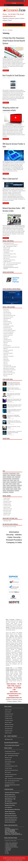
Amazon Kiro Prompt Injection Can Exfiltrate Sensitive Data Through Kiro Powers (14, 400)
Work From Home (7, 374)
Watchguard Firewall (7, 508)
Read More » (5, 70)
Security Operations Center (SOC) (10, 347)
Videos (4, 363)
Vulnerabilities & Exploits (8, 366)
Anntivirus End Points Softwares (12, 792)
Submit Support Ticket (14, 701)
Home (5, 30)
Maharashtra (19, 485)
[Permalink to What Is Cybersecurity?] (14, 187)
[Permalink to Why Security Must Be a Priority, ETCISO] (5, 429)
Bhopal (9, 475)
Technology (5, 360)
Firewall (5, 324)
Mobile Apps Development (11, 815)
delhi (8, 480)
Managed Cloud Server (10, 805)
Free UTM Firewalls (7, 332)
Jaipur (4, 338)
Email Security (6, 321)
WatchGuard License (7, 368)
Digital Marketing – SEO (10, 798)
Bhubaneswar (13, 475)
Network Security (9, 487)
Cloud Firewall (6, 249)
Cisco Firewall (6, 499)
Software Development (10, 811)
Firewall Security (6, 326)
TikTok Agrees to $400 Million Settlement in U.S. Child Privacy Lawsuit (13, 416)
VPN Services (6, 365)
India (4, 483)
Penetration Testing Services (9, 259)
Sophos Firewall (6, 507)
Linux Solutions (8, 807)
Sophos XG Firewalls (7, 356)
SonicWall (5, 351)
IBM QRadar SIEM (7, 520)
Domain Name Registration (11, 819)
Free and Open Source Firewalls (9, 526)
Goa (18, 480)
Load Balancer (6, 252)
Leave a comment (12, 112)
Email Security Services (8, 265)
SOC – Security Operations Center (10, 264)
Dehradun (4, 480)
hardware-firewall (6, 335)
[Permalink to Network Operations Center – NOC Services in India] (14, 224)
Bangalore (4, 475)
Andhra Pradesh (5, 473)
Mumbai (4, 487)
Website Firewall (6, 247)
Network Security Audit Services (9, 256)
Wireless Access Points (8, 372)
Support (5, 359)
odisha (19, 487)
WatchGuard (11, 492)
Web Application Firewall (8, 369)
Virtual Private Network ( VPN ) (9, 253)
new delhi (15, 487)
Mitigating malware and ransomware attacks (10, 109)
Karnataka (14, 483)
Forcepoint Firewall (7, 505)
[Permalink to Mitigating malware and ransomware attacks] (14, 124)
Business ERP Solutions (10, 813)
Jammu (10, 483)
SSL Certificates (8, 801)
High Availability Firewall (8, 250)
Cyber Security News (7, 315)
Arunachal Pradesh (13, 473)
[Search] (24, 1)
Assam (18, 473)
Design (4, 319)
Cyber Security (6, 313)
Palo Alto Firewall (6, 502)
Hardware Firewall (7, 333)
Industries (5, 336)
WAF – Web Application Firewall (9, 246)
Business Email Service (10, 822)
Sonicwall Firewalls (7, 353)
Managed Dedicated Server (11, 803)
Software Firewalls (7, 350)
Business (5, 309)
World (4, 375)
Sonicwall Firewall (7, 511)
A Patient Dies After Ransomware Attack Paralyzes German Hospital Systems (14, 41)
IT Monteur (20, 860)
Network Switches (7, 341)
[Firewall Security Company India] (14, 11)
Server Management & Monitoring (12, 809)
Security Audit (6, 345)
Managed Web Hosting (10, 794)
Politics (4, 342)
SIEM (4, 348)
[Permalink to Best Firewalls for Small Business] (14, 89)
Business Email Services (10, 796)
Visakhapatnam (5, 492)
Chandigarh (18, 475)
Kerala (18, 483)
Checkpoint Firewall (7, 501)
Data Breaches (6, 318)
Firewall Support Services (8, 243)
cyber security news (15, 478)
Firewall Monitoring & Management (10, 244)
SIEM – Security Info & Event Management (12, 262)
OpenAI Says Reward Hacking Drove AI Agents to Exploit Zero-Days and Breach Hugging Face (13, 383)
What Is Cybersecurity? (10, 178)
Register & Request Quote (11, 18)
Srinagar (4, 490)
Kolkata (4, 485)
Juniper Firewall (6, 498)
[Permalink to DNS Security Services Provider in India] (14, 160)
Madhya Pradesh (13, 485)
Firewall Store (6, 327)
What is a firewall (6, 371)
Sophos (5, 354)
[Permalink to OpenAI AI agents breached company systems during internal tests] (5, 390)
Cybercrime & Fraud (7, 316)
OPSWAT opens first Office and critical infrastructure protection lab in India (14, 422)
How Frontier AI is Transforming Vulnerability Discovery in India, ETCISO (13, 394)
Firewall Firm (5, 857)
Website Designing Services (11, 817)
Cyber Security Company (7, 478)
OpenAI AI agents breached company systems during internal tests (14, 389)
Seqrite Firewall (6, 514)
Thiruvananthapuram (10, 490)
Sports (4, 357)
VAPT (4, 362)
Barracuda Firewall (7, 510)
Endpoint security (6, 323)
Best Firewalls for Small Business (14, 75)
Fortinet (15, 480)
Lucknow (8, 485)
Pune (4, 344)
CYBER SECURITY (7, 261)
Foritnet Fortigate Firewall (8, 330)
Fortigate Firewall (7, 504)
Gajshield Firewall (7, 513)
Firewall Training (6, 255)
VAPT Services (6, 258)
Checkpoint (5, 310)
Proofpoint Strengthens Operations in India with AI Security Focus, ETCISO (14, 411)
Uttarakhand (17, 490)
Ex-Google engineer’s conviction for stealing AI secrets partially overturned (14, 432)
